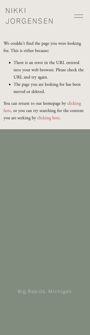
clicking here (48, 118)
